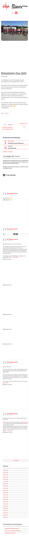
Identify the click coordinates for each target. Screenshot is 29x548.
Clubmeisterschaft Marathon (16, 143)
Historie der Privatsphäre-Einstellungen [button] (13, 530)
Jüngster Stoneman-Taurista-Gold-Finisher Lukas (7, 127)
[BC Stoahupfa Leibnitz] (14, 6)
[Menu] (16, 13)
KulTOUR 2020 (23, 125)
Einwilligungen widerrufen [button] (10, 532)
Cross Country (5, 107)
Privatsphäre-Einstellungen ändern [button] (12, 528)
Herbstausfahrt (12, 148)
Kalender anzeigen (7, 151)
